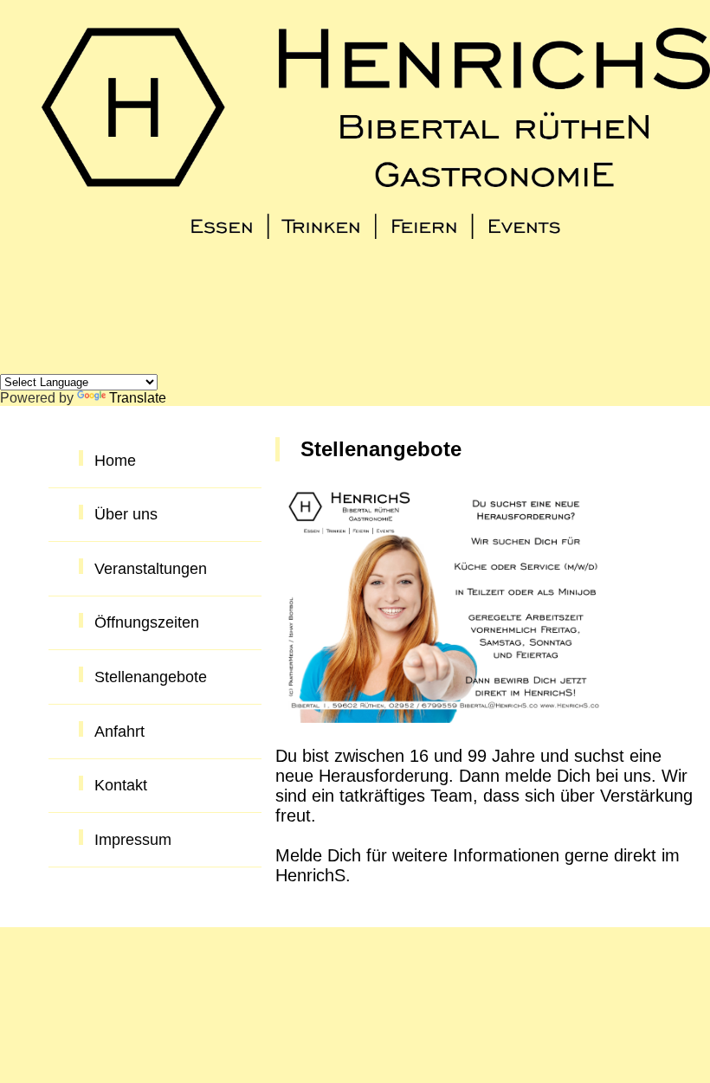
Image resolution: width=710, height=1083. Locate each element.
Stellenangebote (150, 677)
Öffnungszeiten (146, 622)
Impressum (132, 839)
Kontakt (120, 785)
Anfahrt (119, 731)
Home (115, 460)
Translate (137, 397)
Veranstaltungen (150, 568)
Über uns (126, 514)
